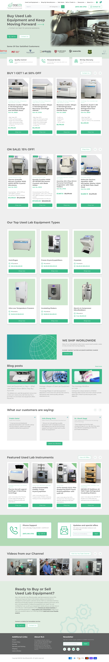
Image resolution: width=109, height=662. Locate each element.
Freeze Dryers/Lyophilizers (51, 260)
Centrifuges (13, 260)
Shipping (14, 648)
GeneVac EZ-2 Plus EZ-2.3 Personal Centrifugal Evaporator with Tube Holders (45, 184)
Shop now (94, 132)
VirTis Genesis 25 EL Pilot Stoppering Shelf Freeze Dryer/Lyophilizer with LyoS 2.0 (45, 490)
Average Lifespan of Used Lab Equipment (54, 386)
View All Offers (84, 457)
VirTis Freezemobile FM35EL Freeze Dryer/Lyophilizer (19, 489)
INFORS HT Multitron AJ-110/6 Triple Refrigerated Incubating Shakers (69, 491)
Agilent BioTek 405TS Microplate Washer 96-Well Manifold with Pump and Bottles (93, 182)
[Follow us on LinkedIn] (77, 649)
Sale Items (61, 2)
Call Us (13, 36)
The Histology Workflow (80, 386)
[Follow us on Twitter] (69, 649)
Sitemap (14, 644)
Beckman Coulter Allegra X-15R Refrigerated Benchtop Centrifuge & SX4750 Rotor (45, 107)
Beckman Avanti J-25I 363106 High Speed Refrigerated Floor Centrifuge (68, 107)
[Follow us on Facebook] (64, 649)
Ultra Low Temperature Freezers (21, 308)
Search (14, 640)
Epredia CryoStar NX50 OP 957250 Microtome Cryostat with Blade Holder (20, 182)
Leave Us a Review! (54, 443)
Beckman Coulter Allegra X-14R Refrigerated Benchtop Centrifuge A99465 (21, 107)
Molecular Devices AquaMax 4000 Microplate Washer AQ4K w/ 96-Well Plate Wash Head (70, 183)
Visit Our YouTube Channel (80, 553)
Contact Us (24, 36)
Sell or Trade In (70, 2)
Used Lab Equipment (31, 2)
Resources (81, 2)
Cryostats (77, 260)
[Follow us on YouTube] (73, 649)
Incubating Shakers (49, 308)
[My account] (97, 2)
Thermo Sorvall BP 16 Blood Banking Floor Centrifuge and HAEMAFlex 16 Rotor (92, 107)
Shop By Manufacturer (48, 2)
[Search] (63, 6)
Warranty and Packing (18, 646)
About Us (90, 2)
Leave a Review (16, 651)
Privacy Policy (16, 642)
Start (96, 534)
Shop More (85, 149)
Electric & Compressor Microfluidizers (82, 309)
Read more (98, 366)
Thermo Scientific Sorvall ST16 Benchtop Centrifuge (94, 491)
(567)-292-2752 (81, 7)
